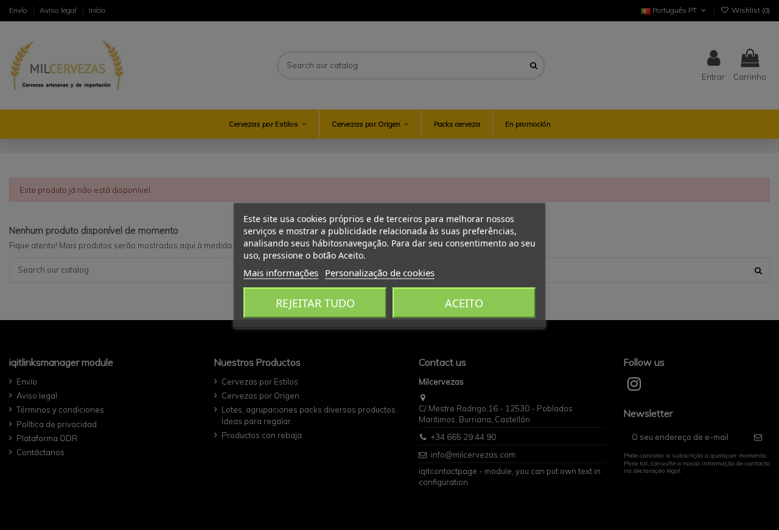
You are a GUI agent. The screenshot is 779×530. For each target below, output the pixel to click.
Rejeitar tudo (315, 302)
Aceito (464, 302)
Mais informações (280, 272)
